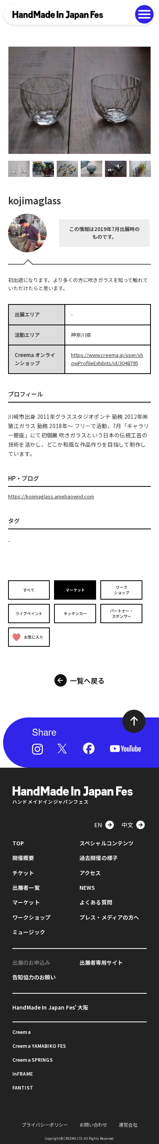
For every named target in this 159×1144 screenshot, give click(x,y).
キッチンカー (75, 613)
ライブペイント (28, 613)
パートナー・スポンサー (121, 613)
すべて (28, 590)
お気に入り (33, 637)
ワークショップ (121, 589)
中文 (127, 825)
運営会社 (128, 1124)
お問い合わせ (93, 1124)
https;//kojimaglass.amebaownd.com (51, 496)
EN (98, 825)
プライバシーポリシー (45, 1124)
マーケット (75, 590)
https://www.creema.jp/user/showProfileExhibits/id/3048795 (107, 359)
